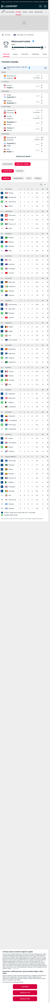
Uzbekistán (12, 429)
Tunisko (11, 318)
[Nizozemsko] (6, 304)
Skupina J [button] (8, 390)
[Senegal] (6, 380)
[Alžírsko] (6, 402)
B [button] (47, 189)
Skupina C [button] (8, 233)
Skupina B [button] (8, 211)
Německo (11, 282)
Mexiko (10, 193)
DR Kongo (12, 425)
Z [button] (20, 189)
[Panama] (6, 451)
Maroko (11, 242)
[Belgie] (6, 327)
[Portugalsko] (6, 420)
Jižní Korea (12, 202)
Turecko (11, 273)
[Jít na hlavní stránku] (12, 6)
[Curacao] (6, 295)
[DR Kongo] (6, 425)
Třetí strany (15, 968)
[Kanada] (6, 219)
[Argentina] (6, 394)
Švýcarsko (12, 215)
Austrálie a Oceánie (25, 35)
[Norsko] (6, 376)
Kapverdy (11, 353)
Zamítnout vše (25, 992)
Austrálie (11, 264)
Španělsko (12, 349)
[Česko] (6, 206)
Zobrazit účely (25, 999)
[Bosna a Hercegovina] (6, 224)
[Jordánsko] (6, 407)
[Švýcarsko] (6, 215)
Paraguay (11, 269)
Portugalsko (12, 420)
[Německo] (6, 282)
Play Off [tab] (19, 171)
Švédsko (11, 313)
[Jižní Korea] (6, 201)
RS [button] (43, 189)
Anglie (10, 438)
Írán (9, 335)
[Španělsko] (6, 349)
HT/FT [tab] (29, 178)
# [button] (1, 189)
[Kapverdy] (6, 353)
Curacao (11, 295)
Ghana (10, 447)
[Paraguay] (6, 268)
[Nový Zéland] (6, 340)
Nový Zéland (12, 340)
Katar (10, 228)
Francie (11, 371)
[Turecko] (6, 273)
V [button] (24, 189)
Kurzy (15, 54)
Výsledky (24, 54)
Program (35, 54)
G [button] (36, 189)
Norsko (11, 376)
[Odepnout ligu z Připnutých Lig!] (33, 41)
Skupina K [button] (8, 412)
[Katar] (6, 228)
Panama (11, 451)
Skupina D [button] (8, 256)
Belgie (10, 327)
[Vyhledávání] (40, 6)
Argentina (11, 394)
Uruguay (11, 358)
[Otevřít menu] (45, 6)
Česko (10, 206)
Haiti (10, 251)
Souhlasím (25, 986)
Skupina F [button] (8, 300)
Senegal (11, 380)
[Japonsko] (6, 309)
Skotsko (11, 246)
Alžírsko (11, 402)
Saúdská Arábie (12, 362)
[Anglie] (6, 438)
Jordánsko (12, 407)
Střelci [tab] (38, 178)
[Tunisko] (6, 317)
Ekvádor (11, 291)
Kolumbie (11, 416)
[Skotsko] (6, 246)
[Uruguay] (6, 358)
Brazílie (11, 238)
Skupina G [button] (8, 323)
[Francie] (6, 371)
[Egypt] (6, 331)
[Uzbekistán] (6, 429)
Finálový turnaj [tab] (22, 164)
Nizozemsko (12, 304)
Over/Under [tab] (18, 178)
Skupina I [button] (8, 367)
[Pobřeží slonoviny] (6, 286)
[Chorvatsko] (6, 442)
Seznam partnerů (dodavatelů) (13, 982)
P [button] (32, 189)
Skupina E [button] (8, 278)
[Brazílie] (6, 237)
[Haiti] (6, 250)
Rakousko (12, 398)
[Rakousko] (6, 398)
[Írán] (6, 335)
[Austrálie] (6, 264)
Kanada (11, 220)
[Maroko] (6, 242)
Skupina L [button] (8, 434)
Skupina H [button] (8, 345)
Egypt (10, 331)
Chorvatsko (12, 443)
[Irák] (6, 384)
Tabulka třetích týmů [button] (11, 456)
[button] (45, 47)
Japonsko (11, 309)
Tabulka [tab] (6, 178)
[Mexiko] (6, 193)
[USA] (6, 260)
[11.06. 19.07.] (28, 47)
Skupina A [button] (8, 189)
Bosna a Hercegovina (12, 224)
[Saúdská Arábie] (6, 362)
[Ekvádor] (6, 291)
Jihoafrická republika (12, 197)
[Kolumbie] (6, 416)
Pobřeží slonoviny (12, 287)
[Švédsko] (6, 313)
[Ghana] (6, 447)
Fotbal (8, 35)
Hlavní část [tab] (7, 171)
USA (9, 260)
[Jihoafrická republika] (6, 197)
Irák (9, 384)
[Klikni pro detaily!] (24, 77)
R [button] (28, 189)
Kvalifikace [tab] (7, 164)
